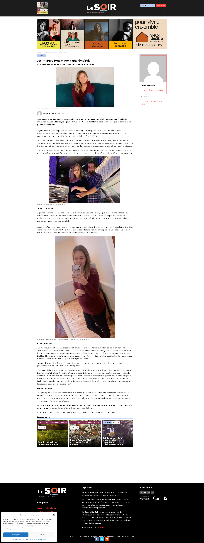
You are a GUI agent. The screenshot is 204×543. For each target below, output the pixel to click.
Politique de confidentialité (20, 539)
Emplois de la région (45, 511)
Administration (50, 113)
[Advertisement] (85, 462)
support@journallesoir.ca (152, 90)
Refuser (42, 535)
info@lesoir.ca (102, 527)
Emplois (161, 6)
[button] (54, 515)
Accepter (16, 535)
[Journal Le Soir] (102, 8)
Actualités (40, 52)
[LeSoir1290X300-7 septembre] (102, 34)
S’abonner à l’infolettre (46, 508)
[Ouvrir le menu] (160, 10)
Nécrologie (148, 6)
